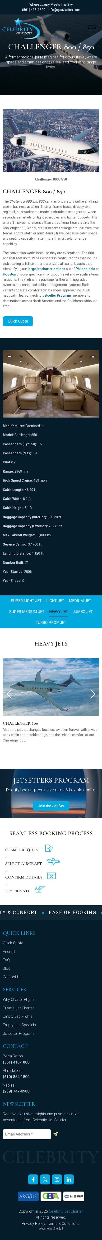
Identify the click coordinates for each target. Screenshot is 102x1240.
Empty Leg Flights (17, 1016)
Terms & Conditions (63, 1223)
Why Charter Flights (19, 999)
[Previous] (9, 694)
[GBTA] (51, 1196)
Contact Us (12, 977)
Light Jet (55, 601)
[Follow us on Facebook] (33, 1179)
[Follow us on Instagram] (57, 1179)
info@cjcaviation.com (64, 10)
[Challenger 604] (51, 687)
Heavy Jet (58, 611)
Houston (9, 274)
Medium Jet (80, 601)
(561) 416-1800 (33, 10)
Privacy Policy (33, 1223)
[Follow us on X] (45, 1179)
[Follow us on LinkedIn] (69, 1179)
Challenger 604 (20, 723)
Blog (6, 968)
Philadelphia (85, 269)
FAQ (6, 960)
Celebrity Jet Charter (66, 1211)
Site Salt (58, 1228)
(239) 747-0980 (16, 1091)
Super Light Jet (26, 601)
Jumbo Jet (83, 611)
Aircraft (9, 951)
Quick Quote (18, 321)
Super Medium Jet (26, 611)
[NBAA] (73, 1196)
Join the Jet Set (51, 806)
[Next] (93, 694)
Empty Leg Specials (19, 1025)
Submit (55, 1134)
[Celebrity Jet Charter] (21, 28)
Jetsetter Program (56, 295)
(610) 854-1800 (16, 1076)
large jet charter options (46, 269)
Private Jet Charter (18, 1008)
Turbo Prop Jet (51, 622)
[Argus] (28, 1196)
